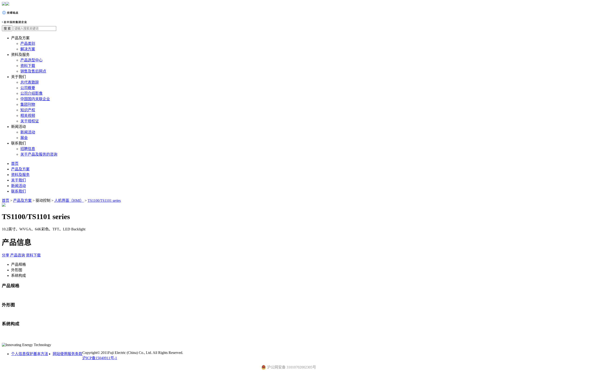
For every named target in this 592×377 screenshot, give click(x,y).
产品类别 (27, 43)
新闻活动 (27, 132)
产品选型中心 (31, 60)
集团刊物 (27, 104)
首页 (14, 164)
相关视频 (27, 116)
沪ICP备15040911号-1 (99, 358)
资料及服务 (20, 175)
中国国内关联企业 (35, 99)
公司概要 (27, 88)
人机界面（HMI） (69, 200)
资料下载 (27, 66)
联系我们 (18, 191)
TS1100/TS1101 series (104, 200)
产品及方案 (20, 169)
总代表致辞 (29, 82)
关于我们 (18, 180)
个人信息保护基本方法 (29, 354)
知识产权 (27, 110)
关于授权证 (29, 121)
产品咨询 (17, 255)
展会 (24, 138)
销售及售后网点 (33, 71)
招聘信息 (27, 149)
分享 (5, 255)
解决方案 (27, 49)
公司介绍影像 (31, 93)
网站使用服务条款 (67, 354)
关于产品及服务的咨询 (38, 154)
